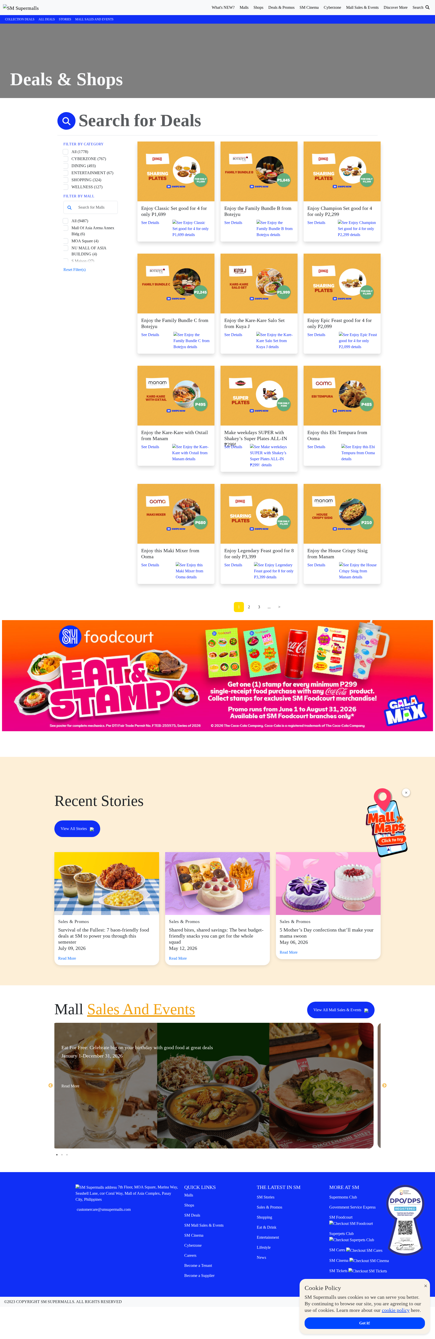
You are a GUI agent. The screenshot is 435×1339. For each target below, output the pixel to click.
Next (384, 1085)
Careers (190, 1255)
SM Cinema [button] (309, 7)
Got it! (364, 1323)
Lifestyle (264, 1247)
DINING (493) (83, 166)
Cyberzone (193, 1245)
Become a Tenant (198, 1265)
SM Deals (192, 1215)
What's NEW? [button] (223, 7)
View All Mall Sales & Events (337, 1010)
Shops (189, 1205)
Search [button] (418, 7)
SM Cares (337, 1250)
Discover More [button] (396, 7)
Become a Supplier (199, 1275)
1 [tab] (56, 1154)
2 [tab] (61, 1154)
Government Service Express (352, 1207)
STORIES (65, 19)
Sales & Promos (269, 1207)
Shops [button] (258, 7)
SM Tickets (338, 1271)
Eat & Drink (266, 1227)
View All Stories (74, 828)
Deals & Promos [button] (281, 7)
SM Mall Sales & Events (204, 1225)
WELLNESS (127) (86, 187)
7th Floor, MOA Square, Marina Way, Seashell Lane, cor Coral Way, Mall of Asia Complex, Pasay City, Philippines (127, 1193)
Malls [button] (244, 7)
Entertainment (268, 1237)
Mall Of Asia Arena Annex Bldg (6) (92, 231)
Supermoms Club (343, 1197)
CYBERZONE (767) (88, 159)
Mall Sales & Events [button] (362, 7)
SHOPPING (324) (86, 180)
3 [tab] (66, 1154)
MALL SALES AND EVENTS (94, 19)
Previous (50, 1085)
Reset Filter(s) (74, 269)
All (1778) (79, 152)
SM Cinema (193, 1235)
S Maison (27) (82, 261)
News (261, 1257)
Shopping (264, 1217)
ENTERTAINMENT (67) (92, 173)
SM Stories (265, 1197)
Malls (188, 1195)
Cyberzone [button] (332, 7)
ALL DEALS (47, 19)
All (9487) (79, 221)
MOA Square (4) (84, 241)
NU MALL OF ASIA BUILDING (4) (88, 251)
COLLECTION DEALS (19, 19)
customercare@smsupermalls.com (104, 1209)
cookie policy (396, 1310)
